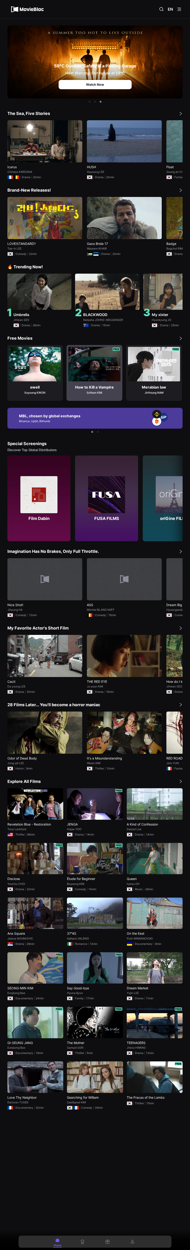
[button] (89, 102)
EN (170, 9)
